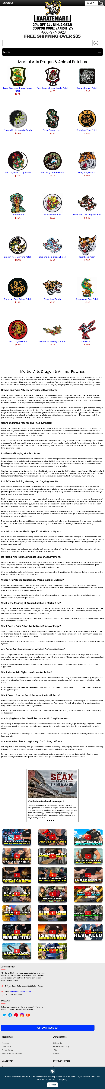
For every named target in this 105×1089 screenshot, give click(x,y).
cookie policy (61, 1079)
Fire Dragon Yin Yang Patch (18, 172)
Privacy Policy (7, 1050)
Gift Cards (57, 1043)
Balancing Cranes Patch (52, 172)
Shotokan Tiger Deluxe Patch (17, 299)
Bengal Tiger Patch (87, 172)
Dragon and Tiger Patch (87, 299)
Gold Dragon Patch (18, 341)
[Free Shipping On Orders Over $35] (52, 37)
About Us (5, 1043)
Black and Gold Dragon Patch (87, 214)
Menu (6, 52)
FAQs (55, 1050)
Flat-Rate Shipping (61, 1046)
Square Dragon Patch (87, 88)
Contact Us (6, 1046)
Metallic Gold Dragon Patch (52, 341)
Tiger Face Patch (87, 257)
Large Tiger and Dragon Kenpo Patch (17, 89)
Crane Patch (87, 341)
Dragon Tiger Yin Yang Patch (17, 257)
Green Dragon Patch (52, 130)
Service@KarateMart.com (20, 991)
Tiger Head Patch (52, 299)
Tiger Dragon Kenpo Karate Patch (52, 88)
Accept (52, 1085)
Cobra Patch (18, 214)
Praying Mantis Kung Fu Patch (18, 130)
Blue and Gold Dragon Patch (52, 257)
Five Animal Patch (52, 214)
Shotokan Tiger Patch (87, 130)
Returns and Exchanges (12, 1053)
